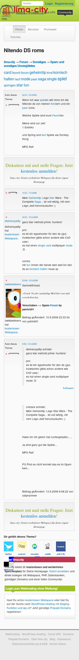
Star (51, 198)
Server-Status (57, 644)
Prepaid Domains (60, 608)
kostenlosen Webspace (12, 236)
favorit (16, 72)
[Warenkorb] (10, 16)
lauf (17, 79)
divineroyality (13, 221)
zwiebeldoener (13, 284)
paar (34, 79)
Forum (19, 29)
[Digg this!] (23, 555)
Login (49, 3)
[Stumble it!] (36, 555)
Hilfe (4, 19)
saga (42, 78)
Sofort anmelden (59, 571)
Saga (38, 201)
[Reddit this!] (49, 555)
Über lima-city (39, 639)
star (19, 85)
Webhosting (12, 634)
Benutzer (33, 29)
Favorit (56, 115)
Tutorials (15, 37)
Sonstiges (39, 62)
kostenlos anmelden (38, 171)
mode (25, 78)
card (7, 72)
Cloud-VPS (48, 12)
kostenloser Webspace (15, 6)
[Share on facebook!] (62, 555)
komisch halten (39, 269)
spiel (62, 78)
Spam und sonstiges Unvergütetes (34, 64)
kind (50, 72)
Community (65, 12)
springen (10, 85)
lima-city (9, 62)
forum (25, 72)
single (52, 78)
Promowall (50, 29)
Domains (33, 12)
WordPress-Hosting (13, 12)
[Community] (10, 27)
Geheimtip (35, 198)
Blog (52, 639)
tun (26, 85)
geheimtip (38, 72)
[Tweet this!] (10, 555)
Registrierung (64, 3)
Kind (53, 104)
